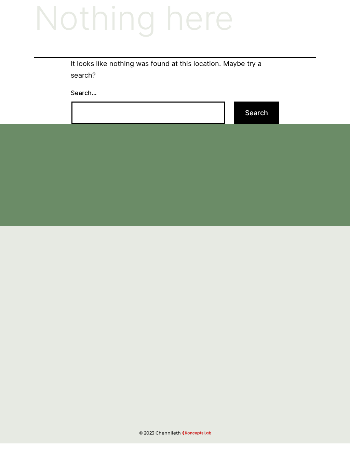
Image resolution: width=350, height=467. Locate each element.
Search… (84, 92)
